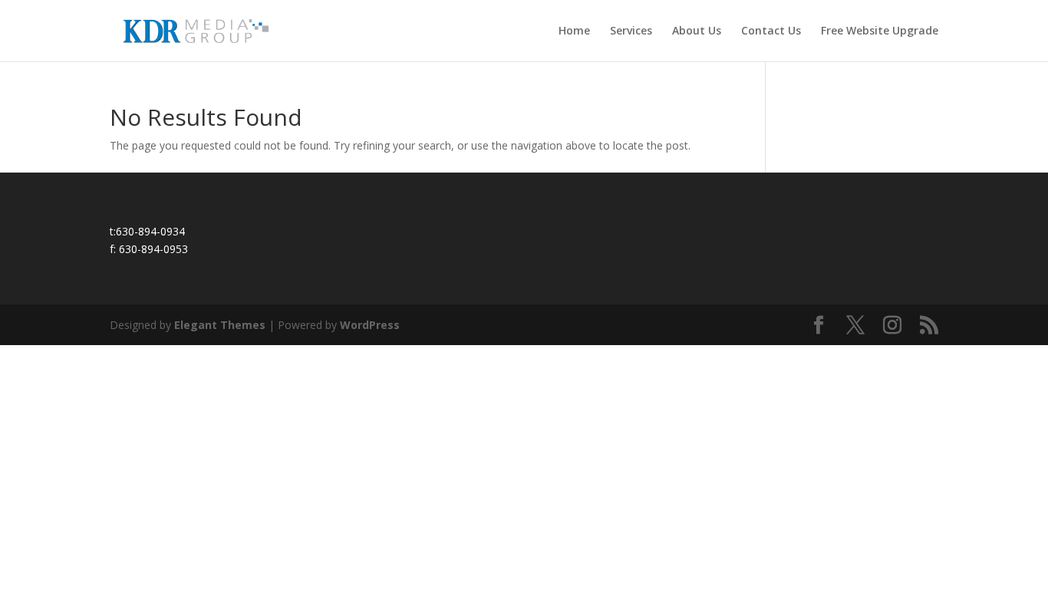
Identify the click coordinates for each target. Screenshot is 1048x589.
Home (574, 31)
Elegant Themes (219, 325)
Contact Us (771, 31)
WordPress (370, 325)
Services (631, 31)
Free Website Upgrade (879, 31)
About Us (696, 31)
